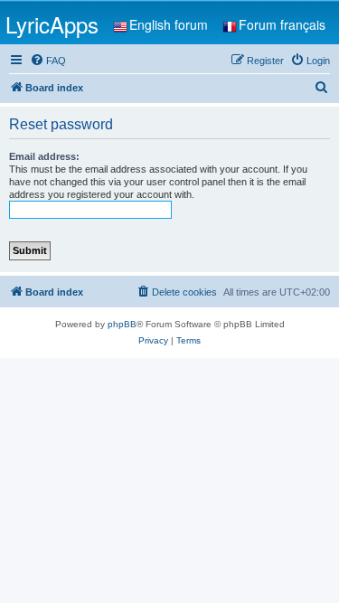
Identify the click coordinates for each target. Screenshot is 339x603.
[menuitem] (48, 60)
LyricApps (52, 24)
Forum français (282, 24)
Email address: (44, 156)
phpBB (122, 324)
